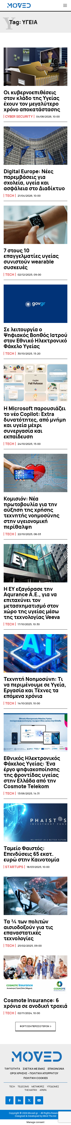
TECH (9, 195)
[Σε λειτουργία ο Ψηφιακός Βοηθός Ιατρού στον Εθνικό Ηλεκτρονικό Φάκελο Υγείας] (35, 304)
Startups (14, 866)
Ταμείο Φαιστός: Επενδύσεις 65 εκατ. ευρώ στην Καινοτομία (31, 854)
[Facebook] (9, 1100)
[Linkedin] (19, 1100)
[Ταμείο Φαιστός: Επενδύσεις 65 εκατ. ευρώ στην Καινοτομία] (35, 822)
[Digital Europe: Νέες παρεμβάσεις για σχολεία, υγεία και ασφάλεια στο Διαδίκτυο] (35, 145)
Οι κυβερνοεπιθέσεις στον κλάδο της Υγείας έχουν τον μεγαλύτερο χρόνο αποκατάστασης (32, 101)
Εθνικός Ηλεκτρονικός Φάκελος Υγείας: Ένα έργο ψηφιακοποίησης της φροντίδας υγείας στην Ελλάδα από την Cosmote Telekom (32, 772)
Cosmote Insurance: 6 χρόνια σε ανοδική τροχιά (35, 1003)
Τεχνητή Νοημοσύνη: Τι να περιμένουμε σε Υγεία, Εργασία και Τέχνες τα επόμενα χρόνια (35, 687)
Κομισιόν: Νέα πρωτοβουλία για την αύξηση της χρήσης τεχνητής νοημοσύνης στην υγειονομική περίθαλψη (31, 512)
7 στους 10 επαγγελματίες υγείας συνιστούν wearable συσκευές (31, 259)
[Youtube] (39, 1100)
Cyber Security (19, 116)
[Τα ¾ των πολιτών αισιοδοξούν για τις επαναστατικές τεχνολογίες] (35, 896)
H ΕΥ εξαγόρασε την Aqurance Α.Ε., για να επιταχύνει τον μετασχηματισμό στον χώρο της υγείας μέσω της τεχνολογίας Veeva (32, 602)
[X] (29, 1100)
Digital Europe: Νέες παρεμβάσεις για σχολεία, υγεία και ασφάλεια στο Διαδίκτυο (34, 180)
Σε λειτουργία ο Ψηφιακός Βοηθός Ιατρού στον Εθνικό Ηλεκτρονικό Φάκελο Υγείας (35, 338)
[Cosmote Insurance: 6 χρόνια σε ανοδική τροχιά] (35, 974)
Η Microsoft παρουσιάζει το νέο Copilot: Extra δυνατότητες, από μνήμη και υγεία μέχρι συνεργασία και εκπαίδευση (35, 422)
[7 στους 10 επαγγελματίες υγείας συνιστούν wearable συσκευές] (35, 225)
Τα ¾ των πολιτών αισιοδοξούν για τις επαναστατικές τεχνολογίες (28, 930)
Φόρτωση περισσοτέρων (34, 1026)
